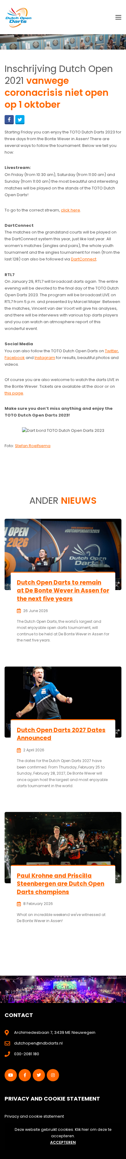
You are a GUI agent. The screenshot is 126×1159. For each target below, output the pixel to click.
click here (70, 210)
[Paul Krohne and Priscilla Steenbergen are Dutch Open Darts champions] (63, 847)
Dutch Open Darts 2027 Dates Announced (61, 734)
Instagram (45, 358)
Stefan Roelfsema (32, 446)
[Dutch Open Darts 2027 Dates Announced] (63, 702)
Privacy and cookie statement (34, 1116)
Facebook (15, 358)
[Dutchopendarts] (18, 17)
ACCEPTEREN (63, 1142)
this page (14, 393)
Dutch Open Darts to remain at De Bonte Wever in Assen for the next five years (63, 590)
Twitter (111, 351)
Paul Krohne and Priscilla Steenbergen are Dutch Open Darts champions (60, 884)
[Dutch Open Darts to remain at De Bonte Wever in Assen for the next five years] (63, 554)
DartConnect (83, 259)
